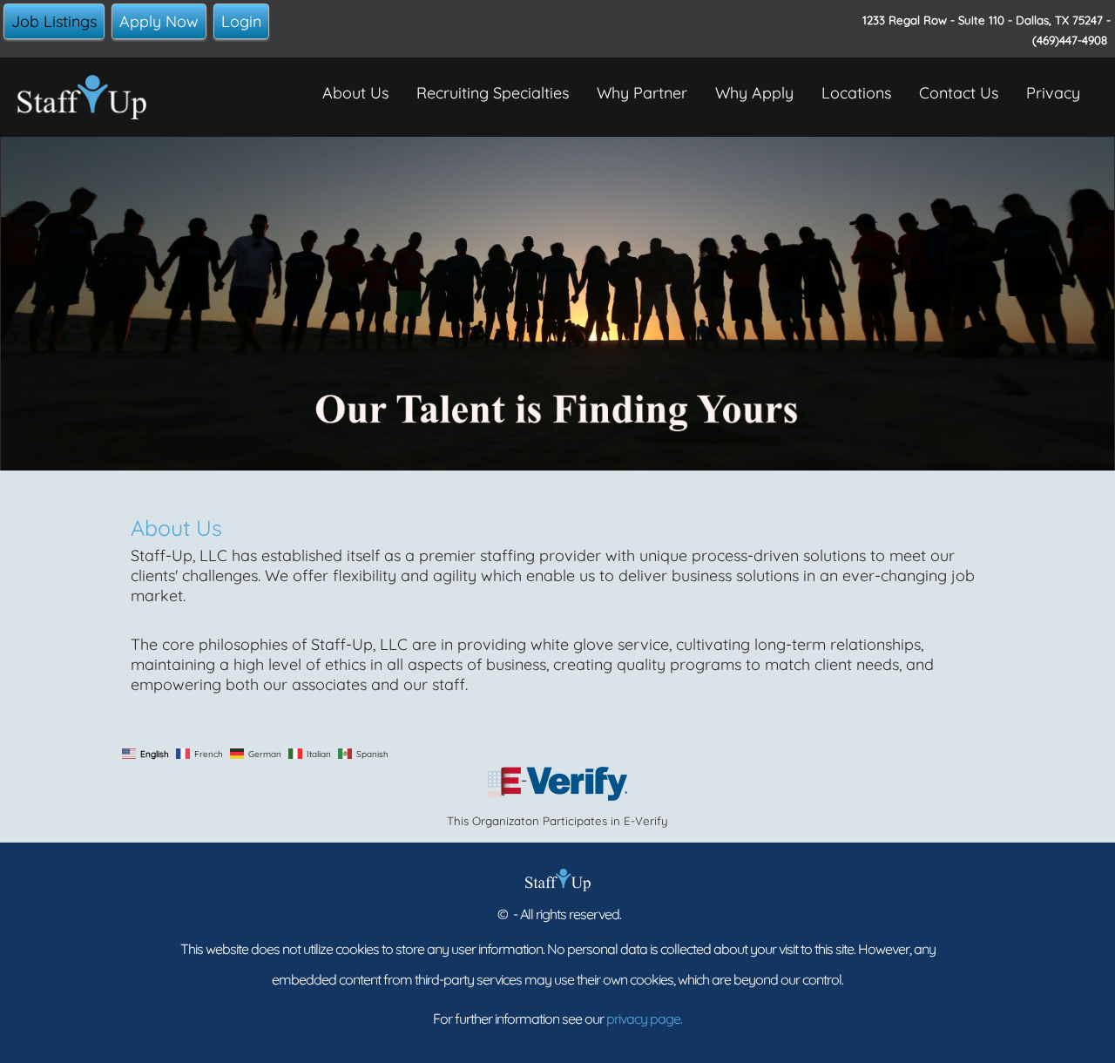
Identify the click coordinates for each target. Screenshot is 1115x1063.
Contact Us (958, 93)
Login (241, 21)
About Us (355, 93)
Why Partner (642, 93)
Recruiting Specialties (492, 93)
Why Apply (754, 93)
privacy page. (644, 1018)
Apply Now (159, 21)
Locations (856, 93)
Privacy (1053, 93)
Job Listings (54, 21)
